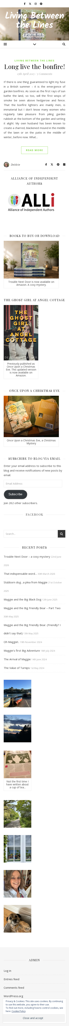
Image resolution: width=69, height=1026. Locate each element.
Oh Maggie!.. (11, 642)
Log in (7, 970)
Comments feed (14, 987)
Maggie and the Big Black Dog (22, 599)
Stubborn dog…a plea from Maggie (25, 582)
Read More (34, 150)
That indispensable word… (20, 573)
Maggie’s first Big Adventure (22, 650)
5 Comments (44, 74)
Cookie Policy (19, 1011)
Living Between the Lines (34, 21)
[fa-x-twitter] (30, 3)
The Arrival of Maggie (17, 659)
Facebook (34, 514)
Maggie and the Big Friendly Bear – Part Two (32, 608)
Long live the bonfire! (34, 66)
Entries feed (11, 979)
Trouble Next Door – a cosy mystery (27, 556)
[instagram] (36, 3)
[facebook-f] (25, 3)
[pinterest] (41, 3)
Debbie (15, 164)
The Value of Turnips (17, 668)
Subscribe (15, 494)
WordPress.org (13, 996)
